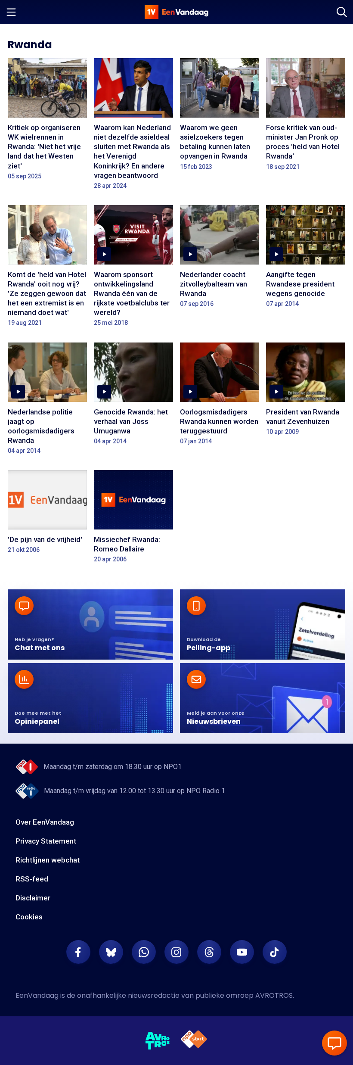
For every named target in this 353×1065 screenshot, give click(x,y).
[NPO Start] (193, 1040)
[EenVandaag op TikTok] (275, 952)
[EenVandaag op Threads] (209, 952)
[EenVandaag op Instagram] (176, 952)
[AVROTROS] (158, 1041)
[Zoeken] (341, 12)
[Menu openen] (11, 12)
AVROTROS (274, 995)
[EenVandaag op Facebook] (78, 952)
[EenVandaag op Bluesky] (111, 952)
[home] (176, 12)
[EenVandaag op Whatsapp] (144, 952)
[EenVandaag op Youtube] (242, 952)
